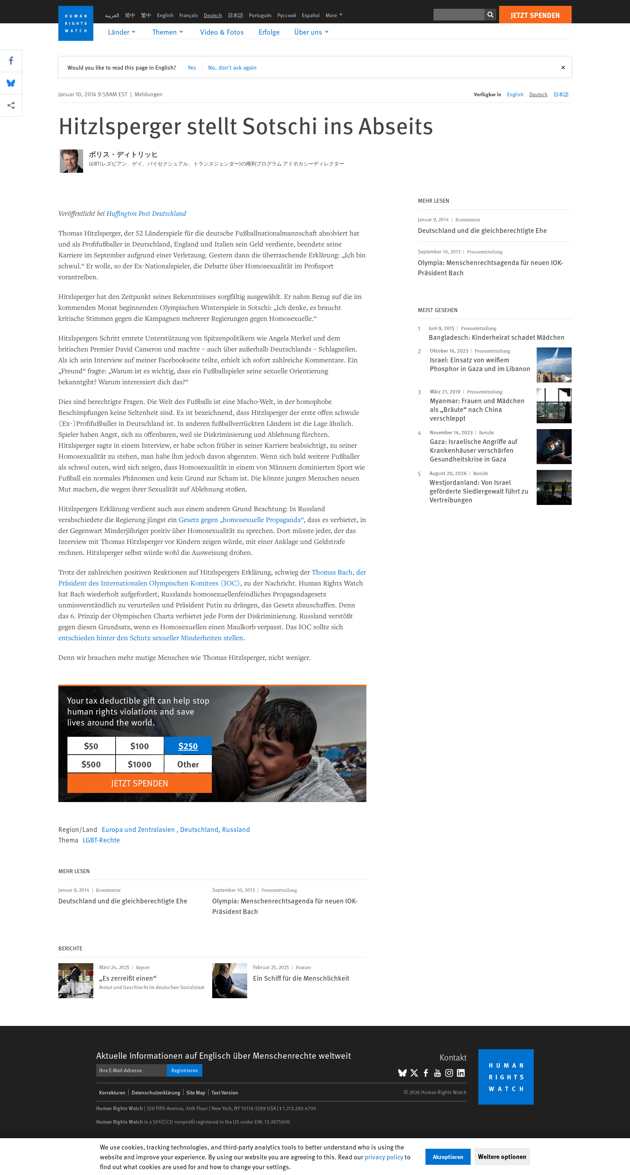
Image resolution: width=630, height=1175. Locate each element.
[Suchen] (490, 14)
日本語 (235, 15)
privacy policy (384, 1156)
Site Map (195, 1092)
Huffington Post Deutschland (146, 213)
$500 (91, 764)
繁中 (146, 15)
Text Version (224, 1092)
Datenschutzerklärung (156, 1092)
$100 (139, 745)
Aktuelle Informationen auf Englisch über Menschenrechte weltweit (223, 1055)
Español (311, 15)
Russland (236, 829)
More (336, 15)
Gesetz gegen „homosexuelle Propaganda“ (241, 519)
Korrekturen (112, 1092)
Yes (192, 67)
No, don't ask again (232, 67)
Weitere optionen (502, 1156)
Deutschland (199, 829)
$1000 (140, 764)
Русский (286, 15)
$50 (91, 745)
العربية (112, 15)
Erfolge (269, 32)
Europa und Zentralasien (139, 829)
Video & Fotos (222, 32)
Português (260, 15)
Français (188, 15)
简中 (130, 15)
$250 (188, 745)
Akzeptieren (448, 1156)
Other (188, 764)
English (165, 15)
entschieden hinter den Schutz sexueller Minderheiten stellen (150, 637)
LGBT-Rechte (101, 839)
